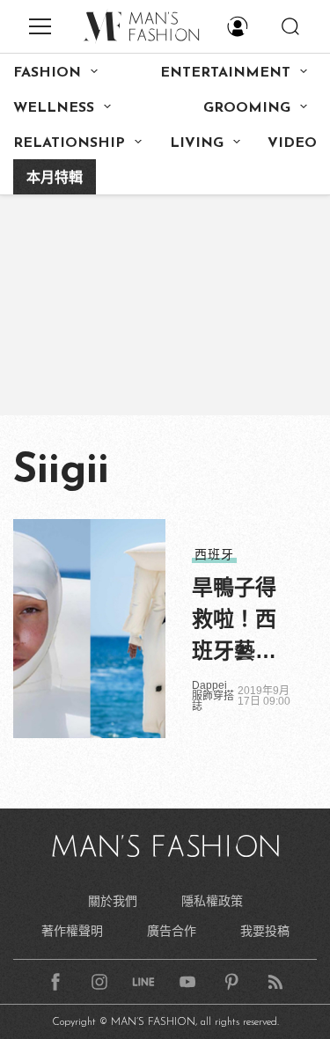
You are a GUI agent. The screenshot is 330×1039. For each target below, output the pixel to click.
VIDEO (292, 143)
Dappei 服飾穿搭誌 (213, 696)
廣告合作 (171, 931)
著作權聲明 (72, 931)
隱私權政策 (212, 901)
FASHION (47, 73)
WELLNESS (53, 108)
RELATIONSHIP (69, 143)
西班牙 (214, 554)
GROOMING (246, 108)
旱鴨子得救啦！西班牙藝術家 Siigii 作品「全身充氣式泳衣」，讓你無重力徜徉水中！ (239, 621)
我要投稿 (265, 931)
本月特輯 (54, 179)
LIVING (197, 143)
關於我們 (112, 901)
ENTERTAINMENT (225, 73)
